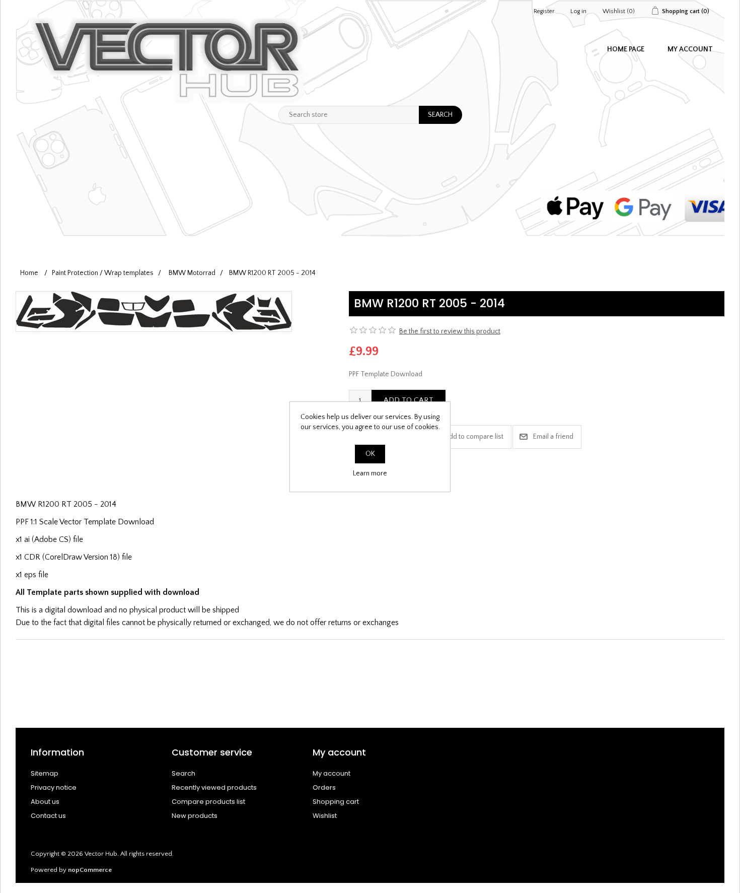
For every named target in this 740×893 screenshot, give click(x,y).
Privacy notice (54, 787)
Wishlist (325, 815)
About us (45, 801)
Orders (324, 787)
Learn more (370, 473)
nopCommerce (90, 869)
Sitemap (44, 773)
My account (690, 49)
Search (183, 773)
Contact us (48, 815)
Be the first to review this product (449, 331)
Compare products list (208, 801)
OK (370, 454)
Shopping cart (336, 801)
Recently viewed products (214, 787)
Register (544, 11)
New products (194, 815)
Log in (578, 11)
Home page (625, 49)
